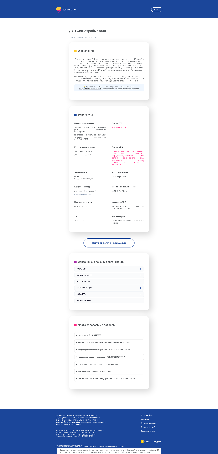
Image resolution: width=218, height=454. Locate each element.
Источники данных (149, 423)
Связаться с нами (148, 431)
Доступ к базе (146, 415)
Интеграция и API (148, 427)
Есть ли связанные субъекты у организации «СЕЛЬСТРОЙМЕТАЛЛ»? (106, 379)
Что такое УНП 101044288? (89, 335)
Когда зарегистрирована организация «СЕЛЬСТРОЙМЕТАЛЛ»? (104, 350)
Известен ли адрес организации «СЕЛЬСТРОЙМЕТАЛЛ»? (101, 357)
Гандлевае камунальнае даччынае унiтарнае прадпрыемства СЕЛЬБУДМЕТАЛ (90, 137)
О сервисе (145, 419)
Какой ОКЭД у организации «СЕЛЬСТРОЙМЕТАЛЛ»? (99, 364)
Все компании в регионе (82, 194)
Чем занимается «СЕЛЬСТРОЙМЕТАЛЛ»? (94, 371)
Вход (156, 9)
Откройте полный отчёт (90, 89)
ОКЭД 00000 (79, 177)
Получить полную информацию (109, 243)
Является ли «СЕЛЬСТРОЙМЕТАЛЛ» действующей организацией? (105, 342)
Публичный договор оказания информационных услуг (69, 445)
